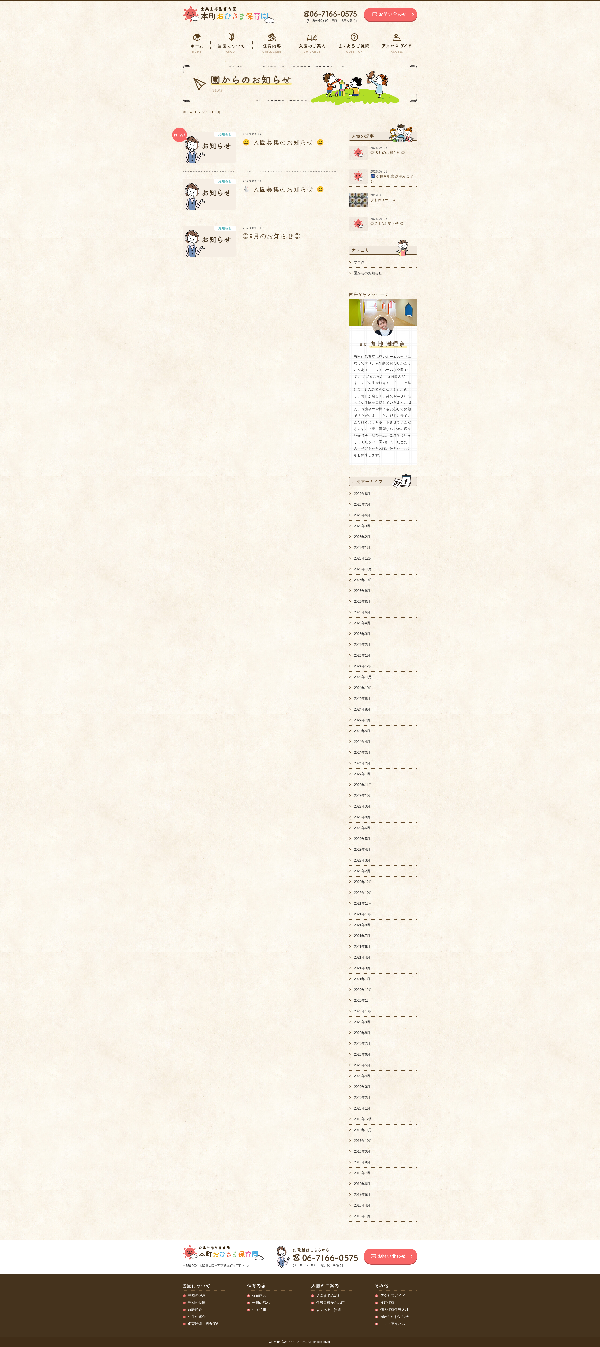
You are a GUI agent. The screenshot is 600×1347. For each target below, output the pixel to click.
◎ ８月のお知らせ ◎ (387, 152)
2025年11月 (363, 569)
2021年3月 (362, 968)
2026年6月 (362, 515)
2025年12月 (363, 558)
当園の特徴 (197, 1303)
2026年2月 (362, 537)
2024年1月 (362, 774)
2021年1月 (362, 979)
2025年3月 (362, 634)
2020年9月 (362, 1022)
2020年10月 (363, 1011)
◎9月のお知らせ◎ (272, 236)
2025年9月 (362, 591)
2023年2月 (362, 871)
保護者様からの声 (330, 1303)
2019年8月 (362, 1162)
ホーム (188, 112)
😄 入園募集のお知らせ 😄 (284, 142)
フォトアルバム (392, 1324)
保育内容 (259, 1296)
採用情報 (387, 1303)
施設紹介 (195, 1310)
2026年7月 (362, 504)
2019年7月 (362, 1173)
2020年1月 (362, 1108)
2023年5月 (362, 839)
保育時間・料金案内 (204, 1324)
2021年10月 (363, 914)
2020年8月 (362, 1033)
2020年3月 (362, 1087)
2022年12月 (363, 882)
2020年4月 (362, 1076)
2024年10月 (363, 688)
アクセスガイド (392, 1296)
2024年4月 (362, 742)
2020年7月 (362, 1044)
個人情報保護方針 (394, 1310)
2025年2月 (362, 645)
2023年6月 (362, 828)
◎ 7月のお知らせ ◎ (386, 224)
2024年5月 (362, 731)
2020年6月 (362, 1054)
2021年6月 (362, 946)
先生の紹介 (197, 1317)
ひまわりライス (383, 200)
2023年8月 (362, 817)
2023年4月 (362, 849)
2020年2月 (362, 1097)
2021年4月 (362, 957)
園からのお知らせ (368, 273)
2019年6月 (362, 1184)
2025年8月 (362, 601)
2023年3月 (362, 860)
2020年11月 (363, 1000)
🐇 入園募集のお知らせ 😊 (284, 189)
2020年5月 (362, 1065)
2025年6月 (362, 612)
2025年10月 (363, 580)
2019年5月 (362, 1194)
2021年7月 (362, 936)
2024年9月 (362, 698)
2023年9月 (362, 806)
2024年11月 (363, 677)
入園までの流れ (328, 1296)
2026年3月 (362, 526)
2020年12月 (363, 990)
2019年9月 (362, 1151)
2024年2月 (362, 763)
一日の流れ (261, 1303)
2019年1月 (362, 1216)
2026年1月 (362, 547)
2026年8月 (362, 494)
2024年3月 (362, 752)
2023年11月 (363, 785)
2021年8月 (362, 925)
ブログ (359, 262)
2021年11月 (363, 903)
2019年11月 (363, 1130)
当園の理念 (197, 1296)
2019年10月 (363, 1141)
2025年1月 (362, 655)
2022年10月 (363, 893)
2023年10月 (363, 796)
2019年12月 (363, 1119)
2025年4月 (362, 623)
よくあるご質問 (328, 1310)
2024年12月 (363, 666)
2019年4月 (362, 1205)
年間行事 (259, 1310)
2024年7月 (362, 720)
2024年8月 (362, 709)
